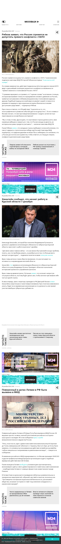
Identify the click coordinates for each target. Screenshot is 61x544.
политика (4, 157)
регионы (9, 348)
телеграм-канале (47, 255)
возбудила (23, 465)
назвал (52, 282)
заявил (14, 128)
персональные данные (8, 540)
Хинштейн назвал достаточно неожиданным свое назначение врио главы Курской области (20, 336)
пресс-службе (38, 438)
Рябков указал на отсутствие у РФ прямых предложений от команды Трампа (44, 147)
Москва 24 (30, 22)
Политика (17, 31)
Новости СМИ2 (6, 184)
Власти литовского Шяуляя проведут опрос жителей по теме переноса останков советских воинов (43, 494)
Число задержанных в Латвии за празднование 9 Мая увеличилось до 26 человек (20, 494)
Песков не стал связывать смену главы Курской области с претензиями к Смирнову (44, 335)
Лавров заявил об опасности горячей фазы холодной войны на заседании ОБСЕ (20, 147)
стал (11, 265)
